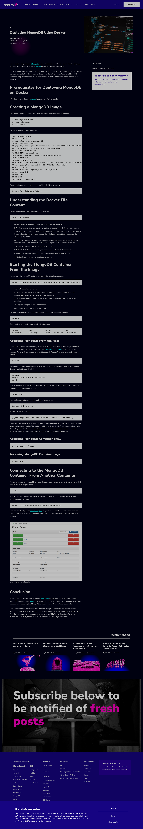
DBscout (68, 4)
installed (33, 99)
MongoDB (35, 64)
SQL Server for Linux (20, 780)
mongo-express (36, 511)
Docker (38, 66)
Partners (86, 778)
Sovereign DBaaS (31, 4)
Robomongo (58, 349)
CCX (59, 4)
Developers (64, 761)
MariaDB (16, 773)
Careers (86, 775)
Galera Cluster (17, 786)
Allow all (113, 809)
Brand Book (87, 782)
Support (117, 4)
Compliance (87, 772)
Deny (113, 816)
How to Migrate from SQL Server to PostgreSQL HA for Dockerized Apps (116, 646)
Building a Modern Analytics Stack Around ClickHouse (56, 644)
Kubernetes (46, 790)
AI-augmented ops (49, 781)
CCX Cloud (46, 800)
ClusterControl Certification (69, 778)
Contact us (87, 769)
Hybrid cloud (47, 787)
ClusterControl (47, 4)
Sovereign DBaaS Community (70, 772)
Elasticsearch (17, 793)
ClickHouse (16, 783)
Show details (113, 822)
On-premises (47, 797)
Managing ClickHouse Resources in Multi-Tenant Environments (84, 646)
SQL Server (33, 783)
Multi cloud (46, 794)
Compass (48, 349)
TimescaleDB (17, 789)
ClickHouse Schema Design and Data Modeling (25, 644)
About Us (87, 765)
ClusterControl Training (67, 775)
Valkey (15, 799)
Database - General (99, 68)
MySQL (15, 770)
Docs (62, 765)
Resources (89, 4)
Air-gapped (46, 784)
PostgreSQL (17, 776)
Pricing (78, 4)
